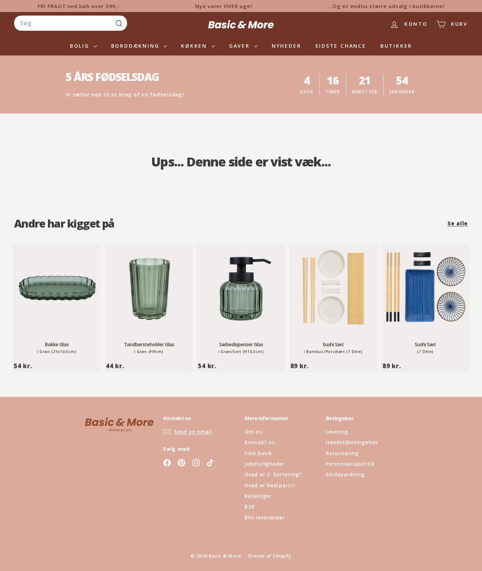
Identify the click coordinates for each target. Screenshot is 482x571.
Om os (253, 431)
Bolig (81, 45)
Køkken (195, 45)
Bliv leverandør (265, 517)
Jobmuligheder (264, 463)
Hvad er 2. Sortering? (273, 474)
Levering (337, 431)
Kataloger (258, 496)
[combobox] (70, 23)
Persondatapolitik (350, 463)
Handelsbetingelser (352, 442)
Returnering (342, 453)
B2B (249, 506)
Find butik (258, 453)
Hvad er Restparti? (270, 485)
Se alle (457, 223)
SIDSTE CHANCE (340, 45)
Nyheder (286, 45)
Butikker (396, 45)
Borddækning (136, 45)
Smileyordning (345, 474)
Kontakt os (260, 442)
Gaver (240, 45)
